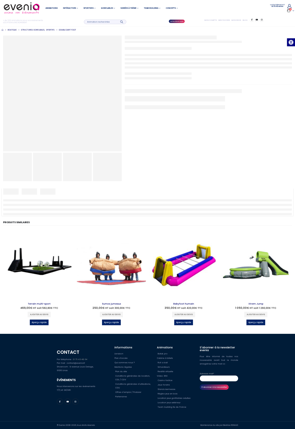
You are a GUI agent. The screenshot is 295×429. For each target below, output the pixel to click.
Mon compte (210, 20)
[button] (291, 42)
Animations (51, 8)
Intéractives (69, 8)
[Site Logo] (21, 8)
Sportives (88, 8)
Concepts (171, 8)
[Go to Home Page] (2, 30)
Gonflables (107, 8)
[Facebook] (252, 20)
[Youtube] (257, 20)
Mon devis (236, 20)
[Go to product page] (39, 265)
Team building (151, 8)
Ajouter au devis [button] (39, 314)
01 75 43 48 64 (80, 359)
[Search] (121, 22)
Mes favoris (224, 20)
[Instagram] (262, 20)
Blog (245, 20)
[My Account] (289, 6)
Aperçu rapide (39, 322)
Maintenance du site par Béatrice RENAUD (219, 425)
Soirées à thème (128, 8)
